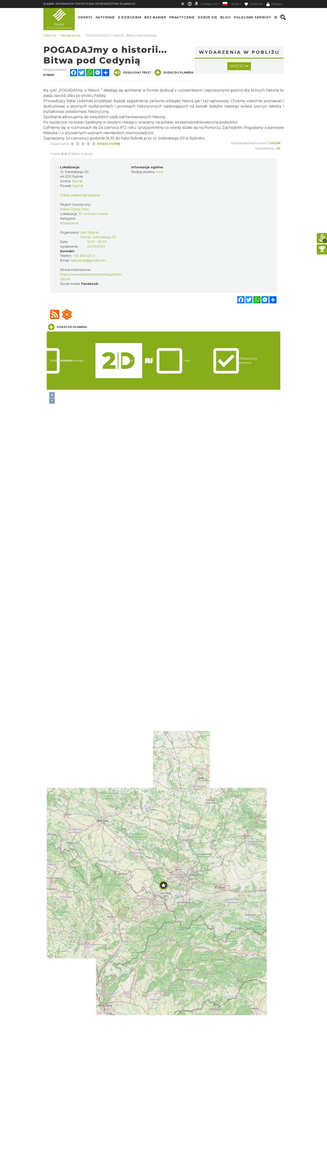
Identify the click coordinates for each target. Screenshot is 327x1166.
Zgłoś (274, 143)
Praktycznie (182, 17)
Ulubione (256, 4)
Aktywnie (105, 17)
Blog (225, 17)
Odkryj (85, 17)
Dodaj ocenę (108, 143)
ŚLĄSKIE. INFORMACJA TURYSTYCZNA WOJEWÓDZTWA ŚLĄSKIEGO (89, 3)
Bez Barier (155, 17)
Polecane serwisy (252, 17)
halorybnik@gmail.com (88, 260)
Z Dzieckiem (129, 17)
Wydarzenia (69, 223)
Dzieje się (207, 17)
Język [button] (235, 4)
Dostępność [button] (209, 4)
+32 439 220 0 (84, 256)
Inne (159, 172)
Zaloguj (276, 4)
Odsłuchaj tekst (137, 72)
